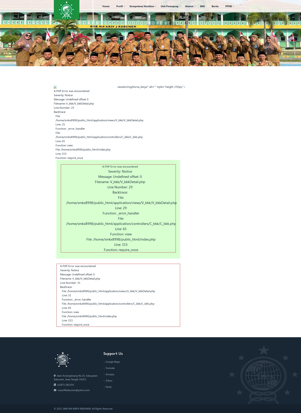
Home (106, 6)
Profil (119, 6)
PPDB (228, 6)
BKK (202, 6)
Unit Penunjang (169, 6)
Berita (215, 6)
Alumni (189, 6)
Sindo (109, 386)
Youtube (110, 368)
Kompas (110, 374)
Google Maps (113, 361)
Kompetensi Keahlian (142, 6)
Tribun (109, 380)
